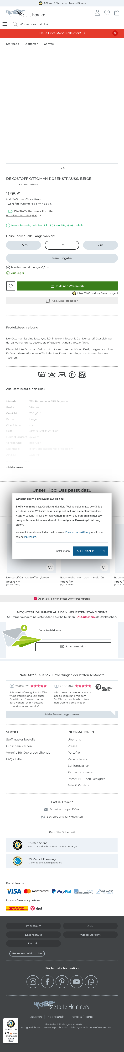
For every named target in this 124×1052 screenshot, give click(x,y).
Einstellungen (62, 551)
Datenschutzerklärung (78, 532)
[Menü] (16, 1020)
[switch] (11, 1040)
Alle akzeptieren (91, 551)
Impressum (29, 536)
